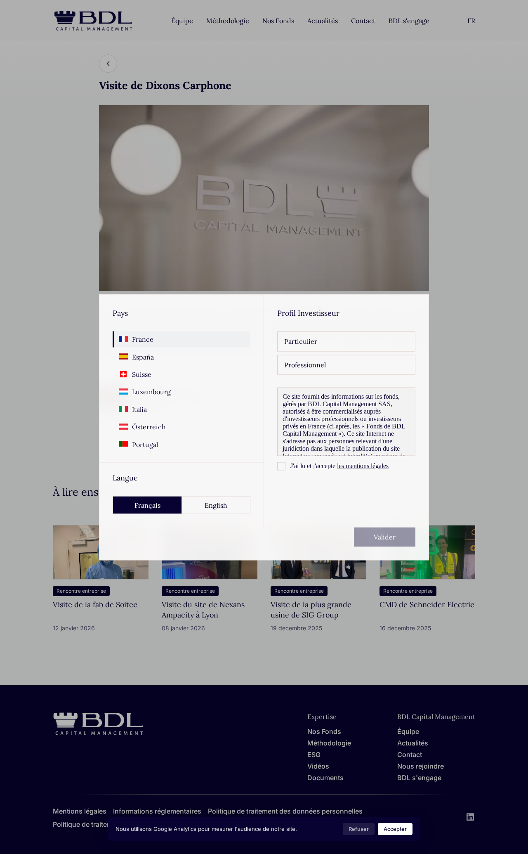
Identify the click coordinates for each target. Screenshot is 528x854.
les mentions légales (363, 465)
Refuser (359, 829)
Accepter (395, 829)
